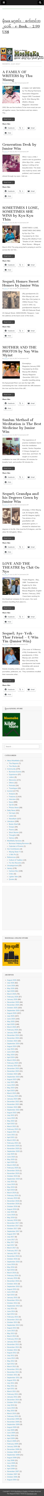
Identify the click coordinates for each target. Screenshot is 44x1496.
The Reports (13, 763)
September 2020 (13, 1151)
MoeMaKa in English (21, 1491)
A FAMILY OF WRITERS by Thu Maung (17, 76)
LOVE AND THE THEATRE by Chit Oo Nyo (20, 567)
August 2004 (12, 1480)
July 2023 (10, 1082)
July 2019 (10, 1181)
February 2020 (12, 1168)
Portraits (12, 785)
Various (11, 838)
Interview (12, 799)
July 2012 (10, 1355)
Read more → (8, 119)
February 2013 (12, 1339)
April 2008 (11, 1468)
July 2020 (10, 1154)
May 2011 (10, 1386)
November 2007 (13, 1471)
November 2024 (13, 1038)
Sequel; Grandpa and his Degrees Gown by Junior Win (20, 498)
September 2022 (13, 1110)
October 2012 (12, 1350)
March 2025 (11, 1027)
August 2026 (12, 980)
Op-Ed (11, 805)
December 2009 (13, 1419)
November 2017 (13, 1226)
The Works (13, 766)
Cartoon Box (13, 871)
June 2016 (11, 1264)
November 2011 (13, 1372)
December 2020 (13, 1146)
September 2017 (13, 1231)
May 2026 (11, 988)
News (11, 802)
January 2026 (12, 999)
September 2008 (13, 1455)
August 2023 (12, 1079)
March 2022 (11, 1126)
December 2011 (13, 1369)
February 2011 (12, 1394)
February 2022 (12, 1129)
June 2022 (11, 1118)
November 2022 (13, 1104)
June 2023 (11, 1085)
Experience (13, 774)
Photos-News (14, 807)
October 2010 (12, 1402)
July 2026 (10, 983)
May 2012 (11, 1361)
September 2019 (13, 1179)
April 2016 (11, 1270)
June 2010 (11, 1408)
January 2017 (12, 1253)
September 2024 (13, 1043)
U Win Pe (12, 854)
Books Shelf (13, 824)
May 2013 (11, 1333)
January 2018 (12, 1220)
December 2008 (13, 1449)
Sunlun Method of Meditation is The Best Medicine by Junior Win (21, 426)
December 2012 (13, 1344)
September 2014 (13, 1306)
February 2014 (12, 1317)
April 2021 (11, 1137)
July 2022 (10, 1115)
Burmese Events (15, 772)
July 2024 (10, 1049)
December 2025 (13, 1002)
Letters (11, 777)
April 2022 (11, 1123)
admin (6, 83)
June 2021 (11, 1135)
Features (12, 796)
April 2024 (11, 1057)
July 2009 (10, 1430)
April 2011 (11, 1388)
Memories (12, 780)
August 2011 (11, 1380)
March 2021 (11, 1140)
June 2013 (11, 1331)
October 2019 (12, 1176)
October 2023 (12, 1074)
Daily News (11, 810)
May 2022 (11, 1121)
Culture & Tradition (16, 860)
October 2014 (12, 1303)
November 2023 (13, 1071)
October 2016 (12, 1259)
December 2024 (13, 1035)
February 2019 (12, 1195)
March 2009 (11, 1441)
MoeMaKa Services (14, 841)
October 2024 (12, 1041)
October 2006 (12, 1477)
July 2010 (10, 1405)
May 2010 (11, 1411)
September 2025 (13, 1010)
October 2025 (12, 1008)
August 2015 (12, 1289)
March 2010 (11, 1413)
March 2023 (11, 1093)
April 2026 (11, 991)
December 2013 (13, 1320)
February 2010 (12, 1416)
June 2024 (11, 1052)
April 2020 (11, 1162)
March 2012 (11, 1366)
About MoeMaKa (13, 760)
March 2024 (11, 1060)
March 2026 (11, 994)
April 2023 (11, 1090)
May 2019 (11, 1187)
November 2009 (13, 1422)
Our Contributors (13, 849)
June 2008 (11, 1463)
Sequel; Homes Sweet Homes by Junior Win (20, 283)
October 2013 (12, 1322)
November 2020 (13, 1148)
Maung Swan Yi (14, 852)
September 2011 (13, 1377)
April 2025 (11, 1024)
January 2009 (12, 1446)
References (11, 857)
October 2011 (12, 1375)
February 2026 (12, 997)
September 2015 (13, 1286)
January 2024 (12, 1066)
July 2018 (10, 1212)
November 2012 (13, 1347)
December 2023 (13, 1068)
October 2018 (12, 1206)
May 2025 (11, 1021)
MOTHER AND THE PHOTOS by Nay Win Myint (20, 351)
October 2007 (12, 1474)
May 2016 (11, 1267)
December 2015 (13, 1281)
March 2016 (11, 1273)
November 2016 (13, 1256)
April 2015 (11, 1295)
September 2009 (13, 1424)
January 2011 (12, 1397)
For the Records (15, 863)
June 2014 (11, 1311)
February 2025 (12, 1030)
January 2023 (12, 1099)
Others (11, 783)
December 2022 (13, 1101)
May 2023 (11, 1088)
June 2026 (11, 986)
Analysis (12, 794)
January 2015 (12, 1297)
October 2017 (12, 1228)
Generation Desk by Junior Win (19, 146)
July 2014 (10, 1308)
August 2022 (12, 1113)
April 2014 (11, 1314)
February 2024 (12, 1063)
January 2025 (12, 1032)
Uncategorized (12, 865)
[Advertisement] (22, 908)
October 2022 (12, 1107)
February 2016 (12, 1275)
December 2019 (13, 1170)
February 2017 (12, 1250)
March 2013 (11, 1336)
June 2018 (11, 1215)
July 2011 (10, 1383)
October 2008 (12, 1452)
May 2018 (11, 1217)
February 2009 (12, 1444)
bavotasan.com (32, 1494)
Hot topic (12, 813)
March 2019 (11, 1193)
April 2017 (11, 1245)
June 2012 (11, 1358)
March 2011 (11, 1391)
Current (10, 791)
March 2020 (11, 1165)
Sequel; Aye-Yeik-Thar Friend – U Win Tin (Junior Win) (20, 637)
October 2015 (12, 1284)
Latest (11, 816)
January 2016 (12, 1278)
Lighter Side (13, 877)
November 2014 (13, 1300)
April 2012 (11, 1364)
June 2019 (11, 1184)
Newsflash (13, 819)
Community (11, 769)
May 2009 (11, 1435)
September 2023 (13, 1077)
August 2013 (12, 1328)
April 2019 (11, 1190)
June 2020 (11, 1157)
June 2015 (11, 1292)
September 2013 (13, 1325)
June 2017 (11, 1239)
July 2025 (10, 1016)
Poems (11, 830)
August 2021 (12, 1132)
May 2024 (11, 1055)
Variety (9, 868)
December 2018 (13, 1201)
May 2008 (11, 1466)
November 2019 (13, 1173)
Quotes (11, 879)
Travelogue (13, 788)
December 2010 (13, 1400)
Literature (10, 821)
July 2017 (10, 1237)
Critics (11, 874)
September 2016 (13, 1262)
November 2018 (13, 1204)
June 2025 (11, 1019)
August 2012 (12, 1353)
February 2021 (12, 1143)
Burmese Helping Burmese (19, 843)
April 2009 (11, 1438)
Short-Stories (14, 832)
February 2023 (12, 1096)
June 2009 (11, 1433)
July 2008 (10, 1460)
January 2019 (12, 1198)
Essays (11, 827)
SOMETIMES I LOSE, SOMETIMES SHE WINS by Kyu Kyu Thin (20, 214)
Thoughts (12, 835)
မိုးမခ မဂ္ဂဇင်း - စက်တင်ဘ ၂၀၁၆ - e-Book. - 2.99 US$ (21, 26)
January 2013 (12, 1342)
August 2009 (12, 1427)
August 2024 (12, 1046)
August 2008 (12, 1457)
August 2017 (12, 1234)
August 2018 (12, 1209)
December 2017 (13, 1223)
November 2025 (13, 1005)
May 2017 (11, 1242)
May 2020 (11, 1159)
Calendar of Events (16, 846)
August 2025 (12, 1013)
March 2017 (11, 1248)
